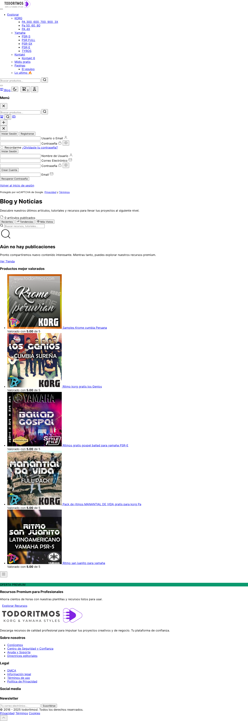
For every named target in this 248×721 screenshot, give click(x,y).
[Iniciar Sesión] (34, 89)
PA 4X (26, 29)
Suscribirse (49, 705)
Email (45, 174)
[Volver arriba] (3, 718)
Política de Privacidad (22, 681)
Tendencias (26, 221)
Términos (64, 192)
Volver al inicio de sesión (17, 185)
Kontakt (20, 54)
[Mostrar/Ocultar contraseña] (66, 143)
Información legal (19, 674)
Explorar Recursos (14, 605)
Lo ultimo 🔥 (23, 72)
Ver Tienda (7, 261)
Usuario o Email (52, 138)
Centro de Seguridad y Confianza (30, 648)
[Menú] (1, 9)
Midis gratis (23, 62)
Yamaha (20, 33)
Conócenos (15, 645)
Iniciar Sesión (9, 133)
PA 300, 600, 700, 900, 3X (40, 22)
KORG (18, 18)
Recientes (7, 221)
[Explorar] (2, 117)
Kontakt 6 (28, 58)
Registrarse (27, 133)
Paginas (20, 65)
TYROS (26, 51)
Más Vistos (46, 221)
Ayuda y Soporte (19, 652)
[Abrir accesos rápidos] (3, 123)
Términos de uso (18, 678)
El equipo (28, 69)
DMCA (11, 670)
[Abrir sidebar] (3, 574)
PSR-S (26, 36)
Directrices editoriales (22, 656)
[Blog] (14, 117)
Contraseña (49, 143)
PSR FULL (28, 40)
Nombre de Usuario (54, 156)
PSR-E (26, 47)
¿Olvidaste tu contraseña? (40, 147)
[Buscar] (44, 80)
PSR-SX (27, 43)
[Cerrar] (3, 106)
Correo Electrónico (54, 160)
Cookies (34, 713)
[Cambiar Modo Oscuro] (14, 89)
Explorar (13, 14)
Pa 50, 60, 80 (31, 25)
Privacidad (50, 192)
